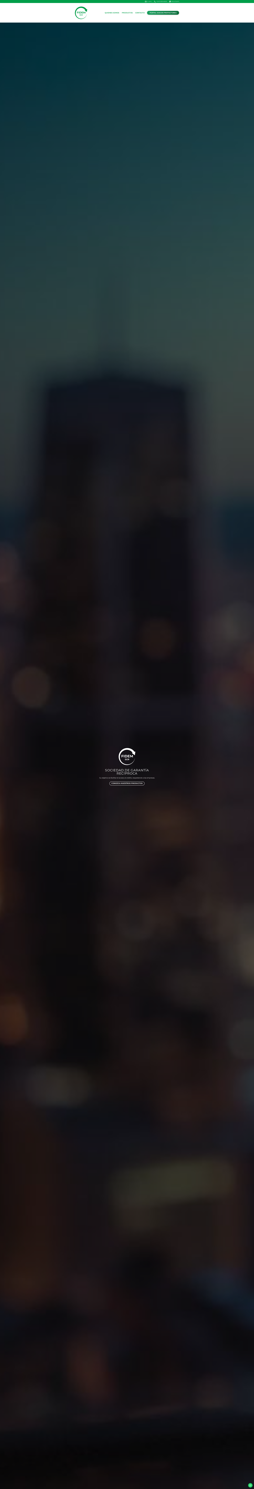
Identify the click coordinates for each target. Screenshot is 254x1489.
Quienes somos (112, 13)
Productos (127, 13)
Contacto (140, 13)
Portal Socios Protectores (163, 13)
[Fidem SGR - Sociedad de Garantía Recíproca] (81, 12)
